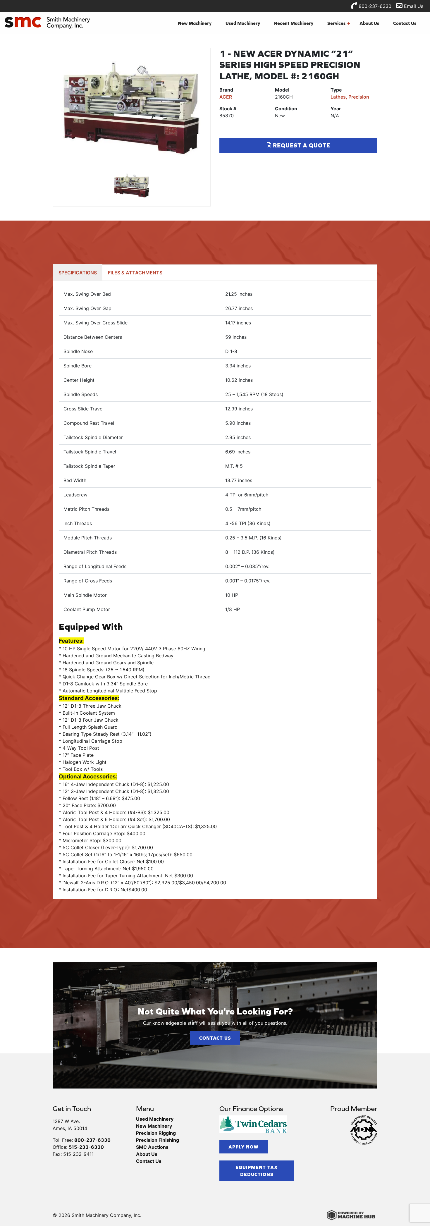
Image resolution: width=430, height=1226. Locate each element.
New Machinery (194, 23)
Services (338, 23)
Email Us (413, 6)
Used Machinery (243, 23)
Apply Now (243, 1146)
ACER (225, 97)
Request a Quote (300, 145)
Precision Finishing (157, 1140)
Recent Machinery (293, 23)
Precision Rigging (156, 1133)
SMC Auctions (152, 1147)
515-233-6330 (86, 1147)
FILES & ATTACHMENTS (135, 273)
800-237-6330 (374, 6)
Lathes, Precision (350, 97)
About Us (369, 23)
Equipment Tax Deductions (256, 1171)
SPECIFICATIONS (78, 273)
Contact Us (404, 23)
